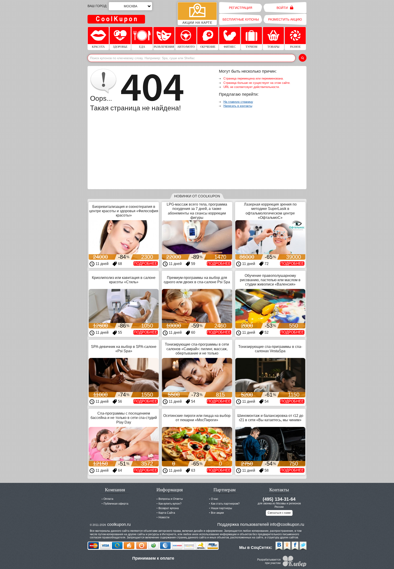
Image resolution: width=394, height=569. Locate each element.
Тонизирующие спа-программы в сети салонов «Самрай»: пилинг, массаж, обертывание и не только (197, 348)
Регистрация (240, 8)
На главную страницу (238, 101)
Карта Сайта (166, 512)
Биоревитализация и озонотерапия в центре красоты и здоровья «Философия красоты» (123, 211)
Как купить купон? (169, 503)
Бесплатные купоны (241, 19)
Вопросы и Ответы (170, 498)
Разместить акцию (285, 19)
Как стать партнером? (225, 503)
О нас (214, 498)
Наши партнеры (221, 508)
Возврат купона (168, 508)
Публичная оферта (116, 503)
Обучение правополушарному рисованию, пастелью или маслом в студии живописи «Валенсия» (270, 280)
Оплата (108, 498)
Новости (163, 517)
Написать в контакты (237, 106)
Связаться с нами (279, 512)
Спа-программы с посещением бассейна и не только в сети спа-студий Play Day (124, 417)
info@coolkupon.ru (287, 524)
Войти (283, 8)
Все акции (217, 512)
